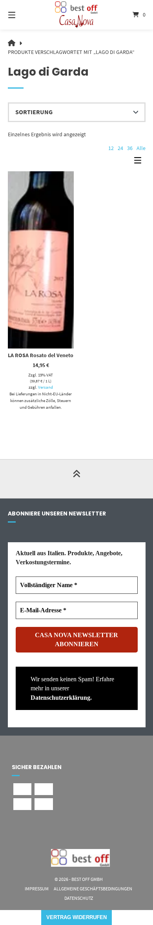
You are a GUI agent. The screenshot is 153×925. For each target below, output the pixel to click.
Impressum (37, 889)
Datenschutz (78, 898)
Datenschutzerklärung (60, 697)
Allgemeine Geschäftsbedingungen (93, 889)
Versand (45, 387)
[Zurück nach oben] (76, 478)
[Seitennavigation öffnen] (21, 15)
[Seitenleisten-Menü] (140, 162)
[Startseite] (76, 15)
